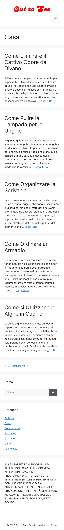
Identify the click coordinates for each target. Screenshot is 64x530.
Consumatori (12, 428)
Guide (8, 443)
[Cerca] (53, 392)
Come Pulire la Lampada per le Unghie (23, 124)
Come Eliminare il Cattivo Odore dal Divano (26, 62)
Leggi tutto (45, 100)
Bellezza (9, 418)
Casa (7, 423)
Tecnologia (10, 448)
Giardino (9, 438)
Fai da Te (10, 433)
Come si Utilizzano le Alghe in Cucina (29, 310)
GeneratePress (49, 525)
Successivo (20, 365)
